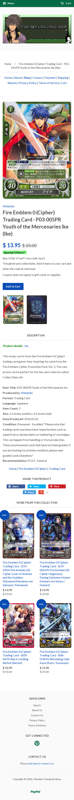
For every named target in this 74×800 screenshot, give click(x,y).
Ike (26, 345)
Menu (10, 3)
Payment (50, 77)
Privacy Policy (28, 83)
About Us (37, 710)
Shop (27, 77)
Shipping (63, 77)
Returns (12, 83)
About (18, 77)
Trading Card (57, 468)
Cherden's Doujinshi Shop (47, 779)
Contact (38, 77)
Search (37, 705)
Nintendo (8, 206)
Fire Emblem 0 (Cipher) (32, 468)
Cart (68, 3)
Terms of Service (49, 83)
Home (7, 63)
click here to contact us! (41, 763)
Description (36, 335)
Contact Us (37, 715)
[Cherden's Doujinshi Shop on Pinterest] (37, 744)
